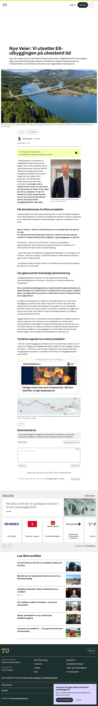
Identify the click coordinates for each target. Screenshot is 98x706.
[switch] (77, 153)
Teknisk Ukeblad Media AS (19, 698)
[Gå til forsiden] (5, 5)
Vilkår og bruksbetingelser (76, 668)
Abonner (82, 5)
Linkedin (37, 668)
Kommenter (33, 132)
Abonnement (7, 685)
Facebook (38, 664)
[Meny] (91, 5)
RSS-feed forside (41, 660)
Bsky (36, 672)
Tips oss (91, 651)
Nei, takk (78, 700)
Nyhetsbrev (70, 660)
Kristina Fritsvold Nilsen (11, 662)
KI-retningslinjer (72, 672)
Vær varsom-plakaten (32, 678)
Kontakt (5, 690)
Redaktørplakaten (50, 678)
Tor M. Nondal (7, 670)
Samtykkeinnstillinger (74, 664)
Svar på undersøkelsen (64, 700)
